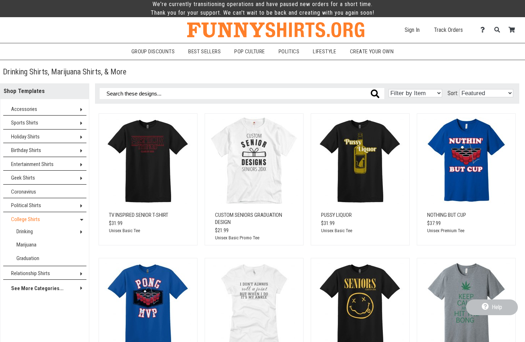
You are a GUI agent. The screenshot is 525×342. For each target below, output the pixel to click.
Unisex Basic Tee (124, 230)
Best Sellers (204, 51)
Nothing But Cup (446, 215)
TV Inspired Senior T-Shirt (138, 215)
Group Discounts (153, 51)
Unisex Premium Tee (445, 230)
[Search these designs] (375, 93)
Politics (289, 51)
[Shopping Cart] (513, 29)
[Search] (499, 29)
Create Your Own (372, 51)
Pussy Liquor (336, 215)
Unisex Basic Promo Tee (237, 237)
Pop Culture (249, 51)
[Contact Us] (484, 29)
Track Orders (448, 29)
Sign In (412, 29)
